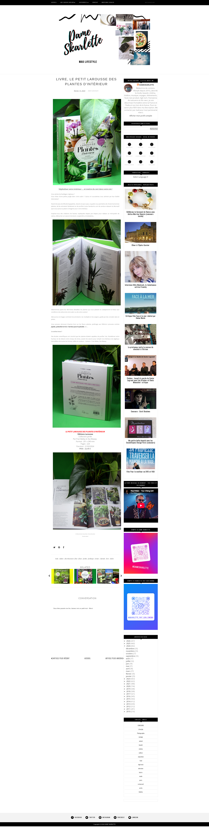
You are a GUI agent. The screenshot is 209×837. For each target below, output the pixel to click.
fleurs (80, 559)
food (141, 761)
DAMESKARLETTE (146, 85)
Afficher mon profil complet (140, 116)
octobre (129, 653)
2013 (128, 704)
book (57, 559)
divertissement (69, 559)
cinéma (141, 749)
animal (141, 741)
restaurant (141, 784)
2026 (128, 641)
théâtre (141, 792)
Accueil (87, 658)
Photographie (140, 733)
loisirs (112, 559)
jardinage (91, 559)
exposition (141, 757)
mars (128, 671)
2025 (128, 643)
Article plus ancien (113, 658)
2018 (128, 691)
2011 (128, 709)
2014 (128, 701)
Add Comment (93, 91)
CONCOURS (141, 725)
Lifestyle (102, 559)
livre (107, 559)
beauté (141, 745)
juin (127, 663)
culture (61, 559)
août (128, 658)
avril (128, 668)
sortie (140, 788)
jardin (85, 559)
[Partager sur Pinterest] (58, 547)
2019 (128, 689)
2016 (128, 696)
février (129, 674)
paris (140, 780)
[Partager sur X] (53, 547)
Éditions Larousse (85, 434)
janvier (129, 676)
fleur (76, 559)
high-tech (140, 764)
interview (140, 768)
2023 (128, 679)
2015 (128, 699)
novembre (130, 651)
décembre (130, 648)
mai (127, 666)
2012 (128, 706)
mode (140, 776)
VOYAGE (141, 737)
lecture (97, 559)
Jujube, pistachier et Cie (59, 327)
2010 (128, 711)
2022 (128, 681)
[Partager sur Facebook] (63, 547)
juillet (128, 661)
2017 (128, 694)
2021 (128, 684)
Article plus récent (61, 658)
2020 (128, 686)
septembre (130, 656)
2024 (128, 646)
